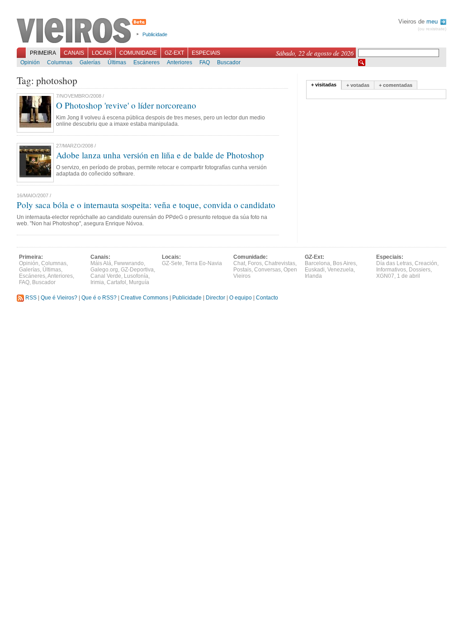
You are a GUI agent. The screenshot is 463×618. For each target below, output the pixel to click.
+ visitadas (323, 84)
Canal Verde (105, 276)
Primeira (43, 53)
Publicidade (154, 34)
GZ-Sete (172, 263)
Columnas (59, 62)
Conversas (267, 269)
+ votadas (357, 85)
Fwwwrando (129, 263)
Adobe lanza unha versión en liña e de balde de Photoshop (160, 155)
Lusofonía (136, 276)
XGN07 (385, 276)
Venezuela (340, 269)
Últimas (117, 62)
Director (215, 298)
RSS (30, 298)
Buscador (229, 62)
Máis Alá (100, 263)
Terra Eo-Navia (203, 263)
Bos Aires (344, 263)
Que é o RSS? (99, 298)
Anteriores (179, 62)
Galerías (90, 62)
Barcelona (317, 263)
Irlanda (313, 276)
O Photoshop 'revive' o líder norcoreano (126, 105)
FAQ (204, 62)
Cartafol (116, 282)
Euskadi (315, 269)
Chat (239, 263)
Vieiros (83, 31)
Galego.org (104, 269)
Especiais (206, 53)
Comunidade (138, 53)
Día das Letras (394, 263)
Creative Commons (144, 298)
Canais (74, 53)
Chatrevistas (280, 263)
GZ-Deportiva (137, 269)
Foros (255, 263)
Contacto (267, 298)
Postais (242, 269)
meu (432, 21)
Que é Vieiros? (59, 298)
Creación (426, 263)
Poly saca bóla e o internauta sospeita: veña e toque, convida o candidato (146, 204)
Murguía (139, 282)
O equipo (240, 298)
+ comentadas (395, 85)
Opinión (30, 62)
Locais (102, 53)
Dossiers (419, 269)
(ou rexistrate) (432, 28)
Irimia (97, 282)
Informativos (391, 269)
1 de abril (408, 276)
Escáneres (146, 62)
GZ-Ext (174, 53)
